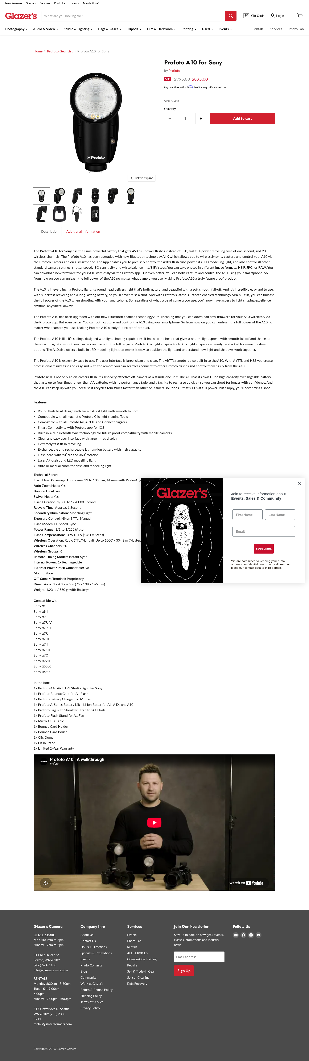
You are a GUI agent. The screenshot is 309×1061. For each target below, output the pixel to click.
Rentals (257, 29)
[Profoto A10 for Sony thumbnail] (41, 196)
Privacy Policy (90, 1008)
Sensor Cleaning (138, 977)
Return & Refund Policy (97, 990)
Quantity (170, 109)
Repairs (132, 965)
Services (45, 3)
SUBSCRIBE (264, 549)
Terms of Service (92, 1002)
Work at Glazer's (92, 983)
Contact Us (88, 941)
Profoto (174, 70)
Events (74, 3)
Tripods (133, 29)
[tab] (50, 231)
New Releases (13, 3)
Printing (187, 29)
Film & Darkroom (160, 29)
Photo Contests (91, 965)
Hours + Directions (94, 947)
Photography (15, 29)
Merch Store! (91, 3)
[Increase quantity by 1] (200, 118)
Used (206, 29)
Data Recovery (137, 983)
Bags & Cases (108, 29)
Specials (31, 3)
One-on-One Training (142, 959)
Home (38, 51)
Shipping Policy (91, 996)
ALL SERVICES (137, 953)
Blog (84, 971)
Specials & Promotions (96, 953)
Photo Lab (60, 3)
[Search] (230, 16)
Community (88, 977)
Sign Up (183, 970)
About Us (87, 935)
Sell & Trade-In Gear (141, 971)
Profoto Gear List (60, 51)
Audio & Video (44, 29)
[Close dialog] (299, 483)
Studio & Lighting (77, 29)
